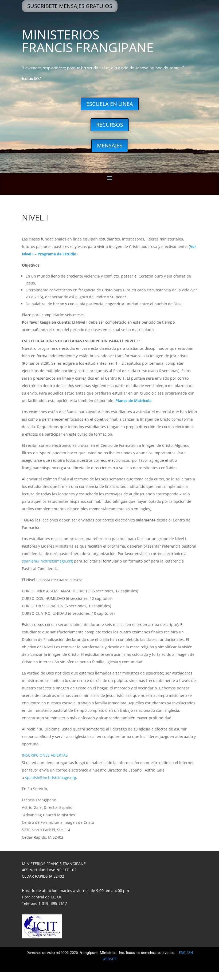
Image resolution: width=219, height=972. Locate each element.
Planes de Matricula (133, 400)
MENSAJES (109, 145)
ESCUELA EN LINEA (109, 103)
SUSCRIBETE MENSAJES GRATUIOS (69, 6)
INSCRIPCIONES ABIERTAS (45, 755)
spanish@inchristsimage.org (47, 561)
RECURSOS (109, 124)
